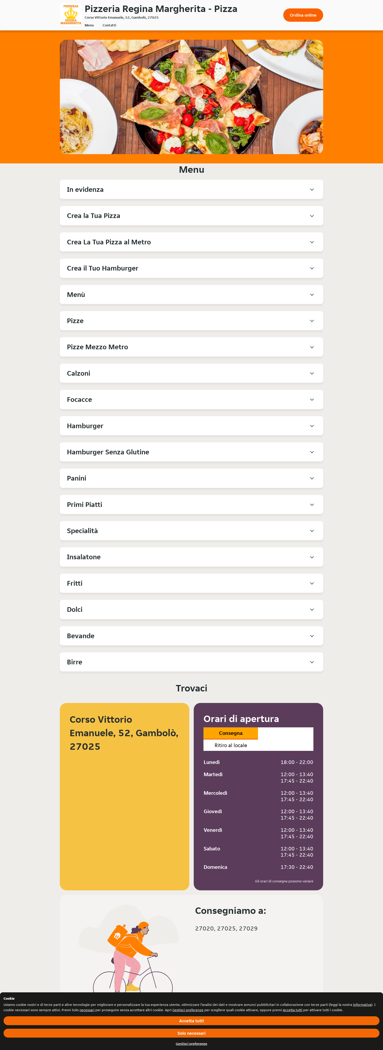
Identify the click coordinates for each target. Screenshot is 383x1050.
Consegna (230, 733)
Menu (89, 25)
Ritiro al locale (231, 745)
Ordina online (303, 15)
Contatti (109, 25)
